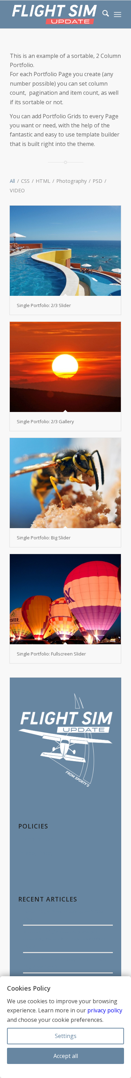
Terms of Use (36, 839)
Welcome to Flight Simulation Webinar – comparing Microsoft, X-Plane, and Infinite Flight (64, 938)
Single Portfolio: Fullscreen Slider (51, 654)
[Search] (102, 14)
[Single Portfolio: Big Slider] (65, 483)
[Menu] (117, 14)
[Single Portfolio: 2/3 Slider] (65, 251)
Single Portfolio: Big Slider (44, 537)
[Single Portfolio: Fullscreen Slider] (65, 599)
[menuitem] (102, 14)
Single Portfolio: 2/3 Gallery (45, 421)
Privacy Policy (35, 853)
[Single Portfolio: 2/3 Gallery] (65, 367)
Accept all (65, 1056)
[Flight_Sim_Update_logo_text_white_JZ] (54, 14)
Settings (66, 1036)
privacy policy (104, 1010)
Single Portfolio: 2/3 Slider (44, 305)
